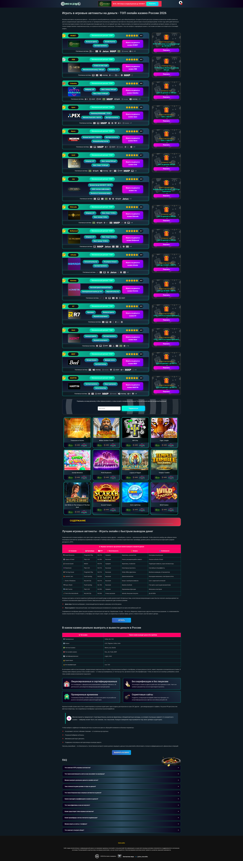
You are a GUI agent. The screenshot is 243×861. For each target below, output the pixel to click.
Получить (152, 4)
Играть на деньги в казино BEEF (133, 362)
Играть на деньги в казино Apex (133, 115)
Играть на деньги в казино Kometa (133, 289)
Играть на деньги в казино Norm (133, 139)
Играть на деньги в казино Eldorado (133, 215)
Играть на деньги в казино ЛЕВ (133, 68)
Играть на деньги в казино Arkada (133, 264)
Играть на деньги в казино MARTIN (133, 386)
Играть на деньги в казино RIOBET (133, 44)
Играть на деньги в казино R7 (133, 314)
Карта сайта (121, 843)
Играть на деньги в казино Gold (133, 163)
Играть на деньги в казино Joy (133, 189)
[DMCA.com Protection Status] (120, 856)
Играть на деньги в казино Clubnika (133, 91)
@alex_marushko (142, 856)
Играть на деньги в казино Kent (133, 338)
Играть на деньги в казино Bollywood (133, 239)
